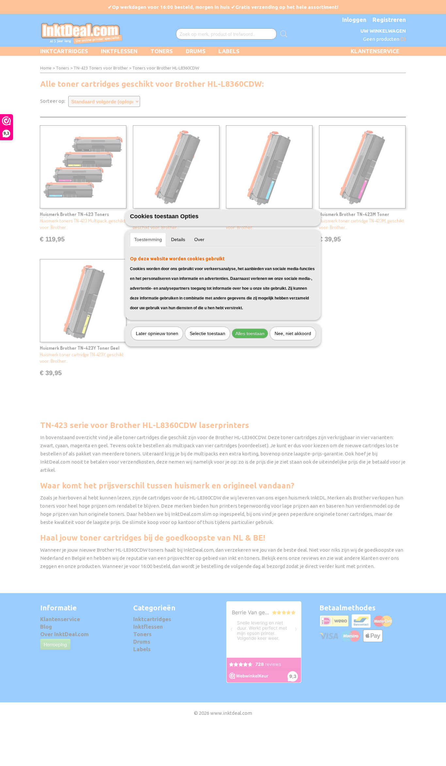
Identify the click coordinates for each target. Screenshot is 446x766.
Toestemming (148, 239)
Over (199, 239)
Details (178, 239)
